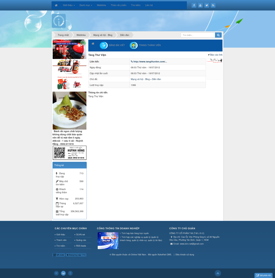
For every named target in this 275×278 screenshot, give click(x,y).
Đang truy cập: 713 (77, 254)
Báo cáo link (216, 54)
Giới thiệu (60, 234)
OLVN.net (80, 234)
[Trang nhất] (56, 5)
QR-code (60, 254)
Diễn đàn (156, 79)
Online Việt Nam (138, 254)
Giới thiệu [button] (68, 5)
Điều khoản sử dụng (185, 254)
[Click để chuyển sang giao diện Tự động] (56, 273)
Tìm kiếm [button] (136, 5)
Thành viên (61, 239)
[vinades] (69, 64)
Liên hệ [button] (149, 5)
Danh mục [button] (85, 5)
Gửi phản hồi (265, 275)
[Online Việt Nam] (59, 20)
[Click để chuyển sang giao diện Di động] (70, 273)
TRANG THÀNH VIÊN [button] (149, 45)
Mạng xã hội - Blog (140, 79)
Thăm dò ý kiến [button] (118, 5)
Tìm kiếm (60, 245)
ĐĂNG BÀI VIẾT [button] (116, 45)
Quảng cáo (81, 239)
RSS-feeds (81, 245)
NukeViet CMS (164, 254)
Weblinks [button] (101, 5)
